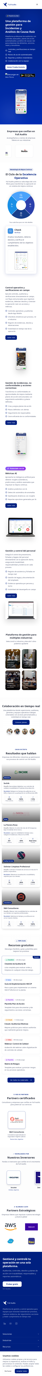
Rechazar (8, 1371)
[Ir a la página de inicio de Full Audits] (9, 4)
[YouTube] (11, 1324)
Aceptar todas (22, 1371)
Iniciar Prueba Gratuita (16, 67)
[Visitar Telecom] (31, 1227)
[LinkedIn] (5, 1324)
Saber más (11, 337)
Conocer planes (21, 722)
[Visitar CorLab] (10, 1241)
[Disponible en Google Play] (27, 75)
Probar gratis (12, 1284)
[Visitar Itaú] (31, 1241)
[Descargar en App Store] (12, 75)
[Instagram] (16, 1324)
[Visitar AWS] (10, 1227)
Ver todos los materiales (19, 1080)
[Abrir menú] (37, 4)
